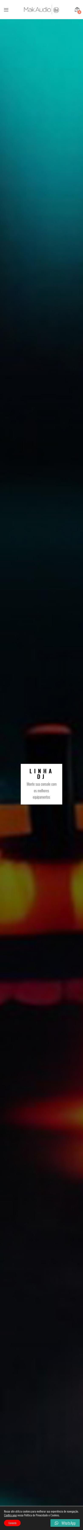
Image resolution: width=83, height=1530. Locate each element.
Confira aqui (10, 1515)
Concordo (12, 1523)
